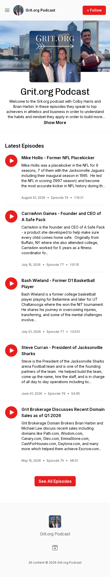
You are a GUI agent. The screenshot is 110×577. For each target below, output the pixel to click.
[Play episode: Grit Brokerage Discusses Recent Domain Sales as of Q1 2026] (11, 412)
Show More (55, 122)
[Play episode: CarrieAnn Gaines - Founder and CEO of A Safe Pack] (11, 216)
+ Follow (94, 10)
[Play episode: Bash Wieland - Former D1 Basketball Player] (11, 283)
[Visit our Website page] (55, 547)
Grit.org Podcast (40, 10)
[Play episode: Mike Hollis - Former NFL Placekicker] (11, 161)
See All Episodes (55, 481)
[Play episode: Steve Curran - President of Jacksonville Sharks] (11, 350)
